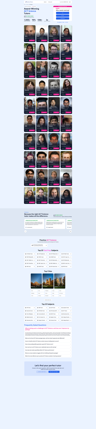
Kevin (38, 180)
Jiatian (39, 90)
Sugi (26, 54)
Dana (38, 198)
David (62, 162)
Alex (62, 36)
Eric (50, 90)
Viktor (63, 180)
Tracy (62, 198)
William (51, 162)
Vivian (26, 198)
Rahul (62, 108)
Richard (39, 162)
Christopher (64, 72)
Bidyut (51, 126)
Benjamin (39, 72)
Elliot (50, 54)
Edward (27, 90)
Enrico (63, 126)
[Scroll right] (70, 231)
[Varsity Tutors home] (29, 2)
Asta (50, 108)
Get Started (31, 40)
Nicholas (63, 144)
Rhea (38, 144)
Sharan (26, 144)
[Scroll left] (25, 231)
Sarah (26, 72)
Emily (62, 90)
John (26, 36)
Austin (51, 72)
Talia (26, 162)
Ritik (26, 126)
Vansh (50, 144)
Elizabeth (51, 198)
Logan (63, 54)
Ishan (26, 180)
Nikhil (26, 108)
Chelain (51, 36)
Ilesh (38, 36)
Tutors (24, 4)
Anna (38, 54)
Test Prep (27, 4)
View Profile (26, 40)
